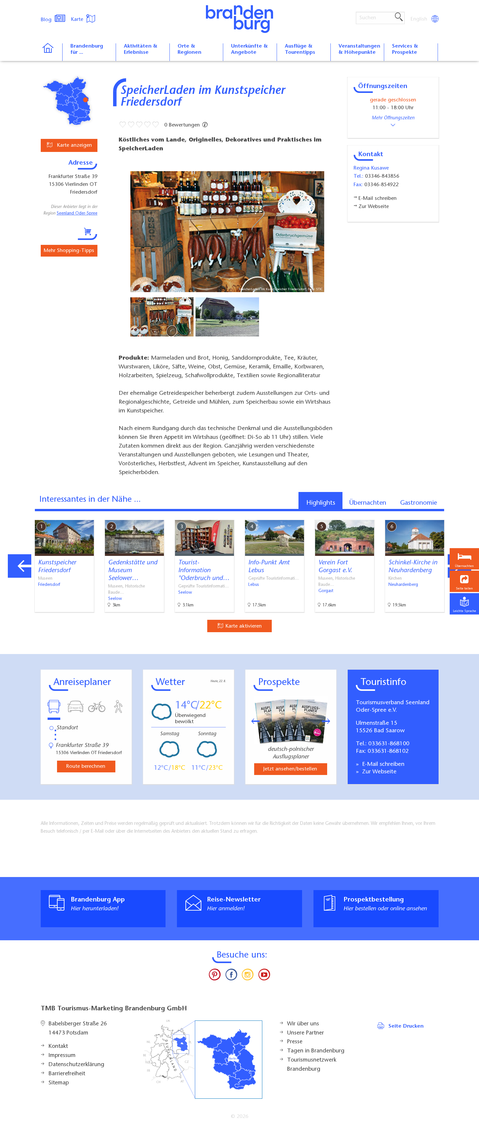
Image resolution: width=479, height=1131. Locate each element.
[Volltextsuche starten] (399, 17)
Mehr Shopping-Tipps (69, 250)
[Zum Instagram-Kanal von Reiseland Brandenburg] (248, 976)
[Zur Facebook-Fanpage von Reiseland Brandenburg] (231, 976)
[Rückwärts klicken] (252, 721)
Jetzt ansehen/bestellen (290, 769)
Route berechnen (85, 766)
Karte (78, 19)
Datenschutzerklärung (76, 1065)
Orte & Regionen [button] (189, 49)
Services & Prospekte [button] (405, 49)
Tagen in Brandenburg (315, 1051)
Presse (294, 1042)
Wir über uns (303, 1024)
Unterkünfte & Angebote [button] (249, 49)
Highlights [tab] (320, 503)
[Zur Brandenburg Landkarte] (202, 1059)
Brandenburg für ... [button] (86, 49)
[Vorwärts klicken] (329, 721)
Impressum (62, 1056)
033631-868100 (388, 744)
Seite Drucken (406, 1026)
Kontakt (58, 1046)
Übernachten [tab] (367, 503)
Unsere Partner (305, 1033)
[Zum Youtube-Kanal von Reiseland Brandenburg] (264, 976)
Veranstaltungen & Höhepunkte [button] (359, 49)
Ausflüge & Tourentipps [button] (300, 49)
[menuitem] (419, 19)
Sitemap (59, 1083)
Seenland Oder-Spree (77, 214)
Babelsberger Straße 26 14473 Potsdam (78, 1028)
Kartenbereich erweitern (441, 514)
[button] (464, 581)
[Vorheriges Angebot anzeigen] (19, 566)
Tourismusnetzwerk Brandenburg (311, 1064)
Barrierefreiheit (67, 1074)
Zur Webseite (378, 772)
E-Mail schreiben (382, 764)
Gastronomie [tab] (418, 503)
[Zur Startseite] (51, 52)
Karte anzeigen (73, 145)
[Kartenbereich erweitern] (472, 515)
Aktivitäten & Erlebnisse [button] (140, 49)
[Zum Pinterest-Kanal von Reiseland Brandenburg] (215, 976)
